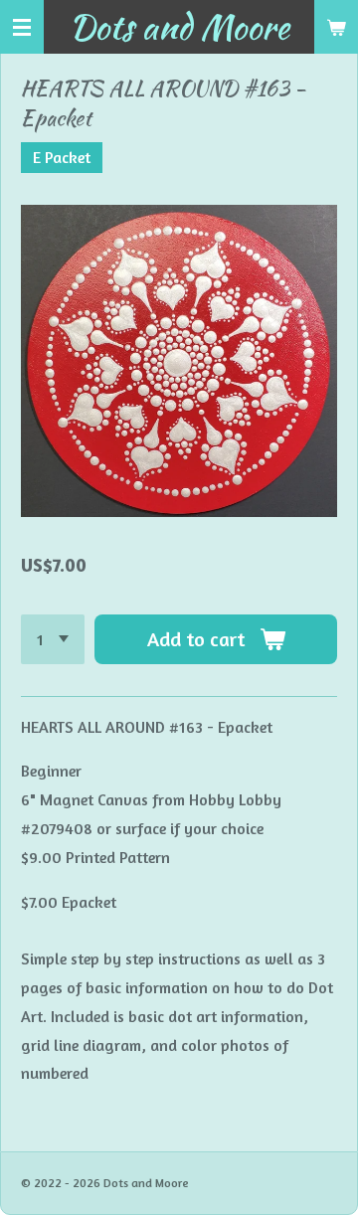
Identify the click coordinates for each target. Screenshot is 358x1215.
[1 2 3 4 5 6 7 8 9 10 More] (53, 639)
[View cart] (336, 27)
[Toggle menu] (22, 27)
